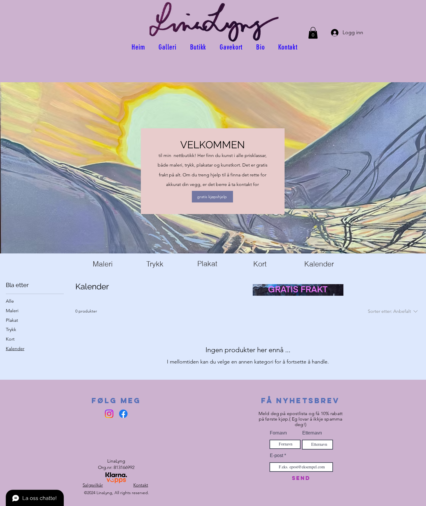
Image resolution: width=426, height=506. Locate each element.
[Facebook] (123, 413)
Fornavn (278, 433)
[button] (313, 33)
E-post (276, 455)
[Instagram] (109, 413)
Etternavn (312, 433)
